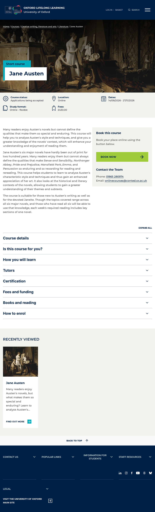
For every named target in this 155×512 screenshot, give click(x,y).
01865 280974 (115, 176)
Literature (63, 26)
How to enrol (14, 313)
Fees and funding (18, 292)
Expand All (145, 228)
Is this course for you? (23, 249)
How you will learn (19, 259)
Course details (16, 238)
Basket (119, 10)
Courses (15, 26)
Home (6, 26)
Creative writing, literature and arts (38, 26)
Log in (109, 10)
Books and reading (19, 302)
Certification (14, 281)
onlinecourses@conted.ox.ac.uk (126, 180)
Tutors (9, 270)
